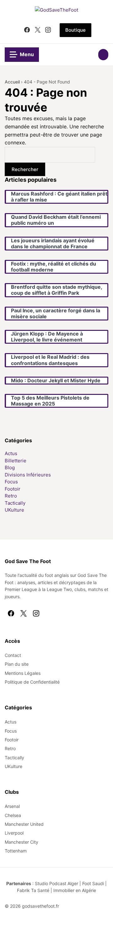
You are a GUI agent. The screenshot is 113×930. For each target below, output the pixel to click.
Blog (10, 467)
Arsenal (12, 806)
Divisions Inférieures (28, 475)
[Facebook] (27, 30)
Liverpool (14, 833)
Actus (11, 453)
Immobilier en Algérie (74, 890)
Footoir (12, 489)
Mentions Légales (22, 673)
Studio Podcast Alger (56, 883)
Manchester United (24, 824)
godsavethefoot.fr (40, 906)
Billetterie (15, 461)
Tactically (15, 503)
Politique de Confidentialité (32, 682)
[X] (37, 30)
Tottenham (16, 850)
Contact (13, 655)
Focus (11, 482)
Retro (11, 496)
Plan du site (17, 664)
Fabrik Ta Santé (33, 890)
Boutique (75, 30)
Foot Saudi (93, 883)
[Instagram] (48, 30)
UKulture (14, 510)
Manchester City (21, 842)
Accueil (12, 81)
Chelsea (13, 815)
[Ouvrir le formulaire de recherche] (103, 54)
